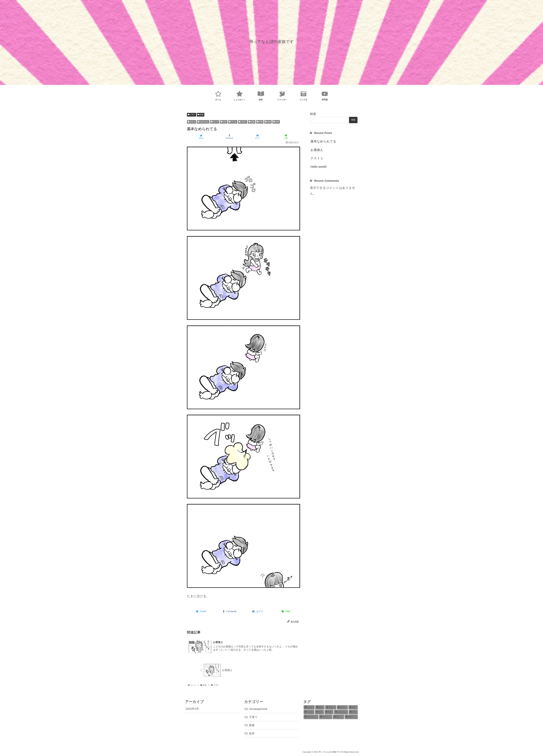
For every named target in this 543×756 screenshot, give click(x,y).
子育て (192, 115)
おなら (192, 122)
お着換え (317, 150)
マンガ (215, 122)
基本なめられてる (323, 141)
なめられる (204, 122)
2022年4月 (192, 708)
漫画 (269, 122)
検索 (313, 114)
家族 (201, 115)
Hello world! (319, 166)
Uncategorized (258, 708)
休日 (225, 122)
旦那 (261, 122)
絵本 (277, 122)
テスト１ (317, 158)
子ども (233, 122)
